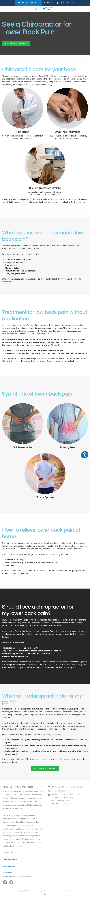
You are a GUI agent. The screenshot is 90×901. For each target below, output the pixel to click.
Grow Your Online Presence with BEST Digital (60, 891)
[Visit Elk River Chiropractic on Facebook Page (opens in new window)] (5, 882)
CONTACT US (66, 3)
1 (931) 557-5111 (63, 791)
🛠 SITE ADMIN (7, 873)
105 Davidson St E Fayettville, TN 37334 (67, 787)
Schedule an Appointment (16, 43)
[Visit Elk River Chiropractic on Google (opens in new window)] (11, 882)
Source (57, 79)
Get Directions (9, 859)
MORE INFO (50, 3)
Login (45, 894)
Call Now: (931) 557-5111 (28, 3)
